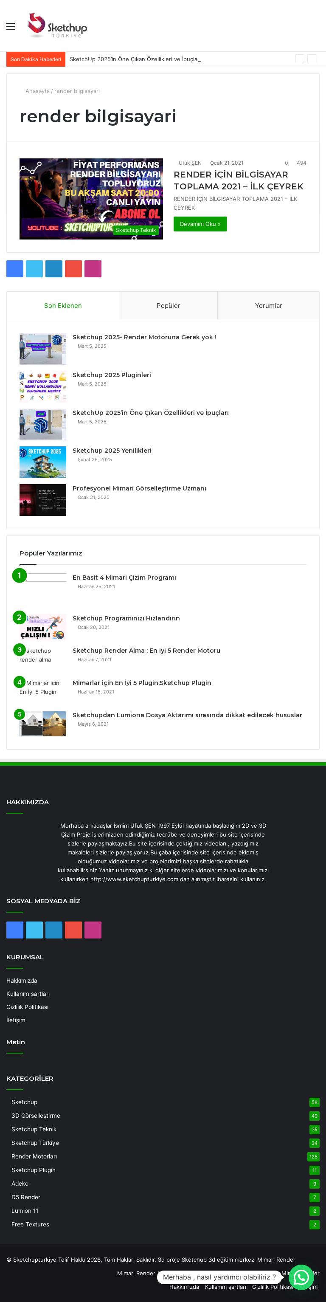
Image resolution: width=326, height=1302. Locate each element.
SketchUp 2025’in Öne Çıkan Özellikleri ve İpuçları (135, 59)
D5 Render (25, 1197)
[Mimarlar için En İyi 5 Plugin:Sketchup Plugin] (43, 692)
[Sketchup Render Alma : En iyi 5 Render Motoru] (43, 659)
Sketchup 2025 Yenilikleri (112, 450)
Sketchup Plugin (33, 1170)
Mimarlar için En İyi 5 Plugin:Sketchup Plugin (142, 683)
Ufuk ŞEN (190, 163)
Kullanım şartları (28, 993)
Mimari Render (276, 1259)
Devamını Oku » (200, 223)
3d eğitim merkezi (232, 1259)
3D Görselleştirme (35, 1115)
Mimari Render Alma (143, 1273)
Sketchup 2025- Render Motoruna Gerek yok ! (144, 337)
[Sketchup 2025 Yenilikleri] (43, 462)
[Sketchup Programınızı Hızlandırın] (43, 627)
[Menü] (10, 29)
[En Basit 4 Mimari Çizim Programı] (43, 591)
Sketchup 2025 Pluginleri (112, 375)
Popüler (168, 306)
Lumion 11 (24, 1210)
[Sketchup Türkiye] (57, 25)
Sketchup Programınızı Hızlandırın (126, 618)
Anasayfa (37, 90)
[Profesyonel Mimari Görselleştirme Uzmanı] (43, 500)
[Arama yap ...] (315, 29)
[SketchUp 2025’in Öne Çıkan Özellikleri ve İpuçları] (43, 424)
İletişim (15, 1020)
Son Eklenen (63, 306)
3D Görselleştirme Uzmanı (205, 1273)
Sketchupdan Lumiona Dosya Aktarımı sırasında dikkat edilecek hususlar (187, 715)
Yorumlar (268, 306)
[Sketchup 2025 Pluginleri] (43, 387)
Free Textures (30, 1224)
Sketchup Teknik (33, 1129)
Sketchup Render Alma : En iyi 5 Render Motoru (146, 650)
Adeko (19, 1183)
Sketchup (24, 1102)
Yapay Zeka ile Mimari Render (281, 1273)
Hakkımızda (21, 980)
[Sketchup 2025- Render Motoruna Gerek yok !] (43, 349)
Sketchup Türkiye (35, 1142)
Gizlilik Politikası (27, 1006)
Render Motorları (34, 1156)
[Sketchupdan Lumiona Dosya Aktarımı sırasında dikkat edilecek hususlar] (43, 723)
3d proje (169, 1259)
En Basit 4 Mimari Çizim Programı (124, 577)
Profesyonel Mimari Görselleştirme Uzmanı (139, 488)
